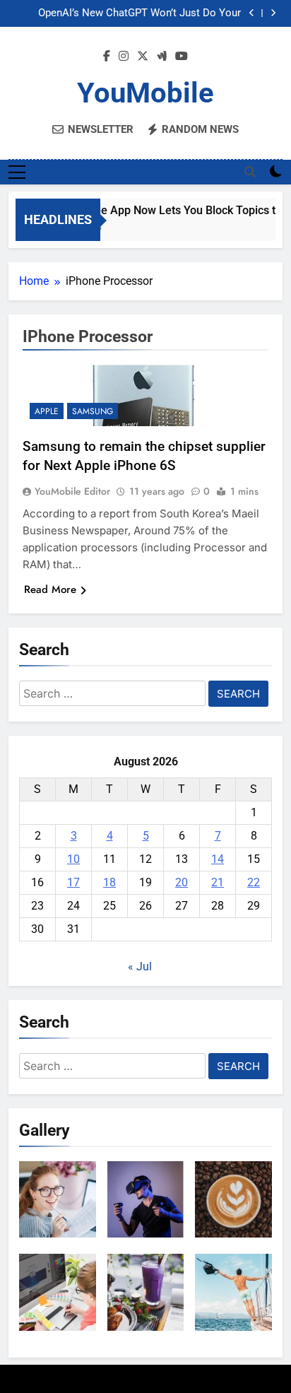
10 (73, 859)
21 (217, 882)
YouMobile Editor (72, 491)
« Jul (140, 966)
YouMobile (145, 93)
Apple (47, 411)
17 (73, 882)
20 (181, 882)
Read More (50, 589)
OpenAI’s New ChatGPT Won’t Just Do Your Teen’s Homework (139, 13)
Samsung (92, 411)
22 (253, 882)
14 (217, 859)
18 (109, 882)
